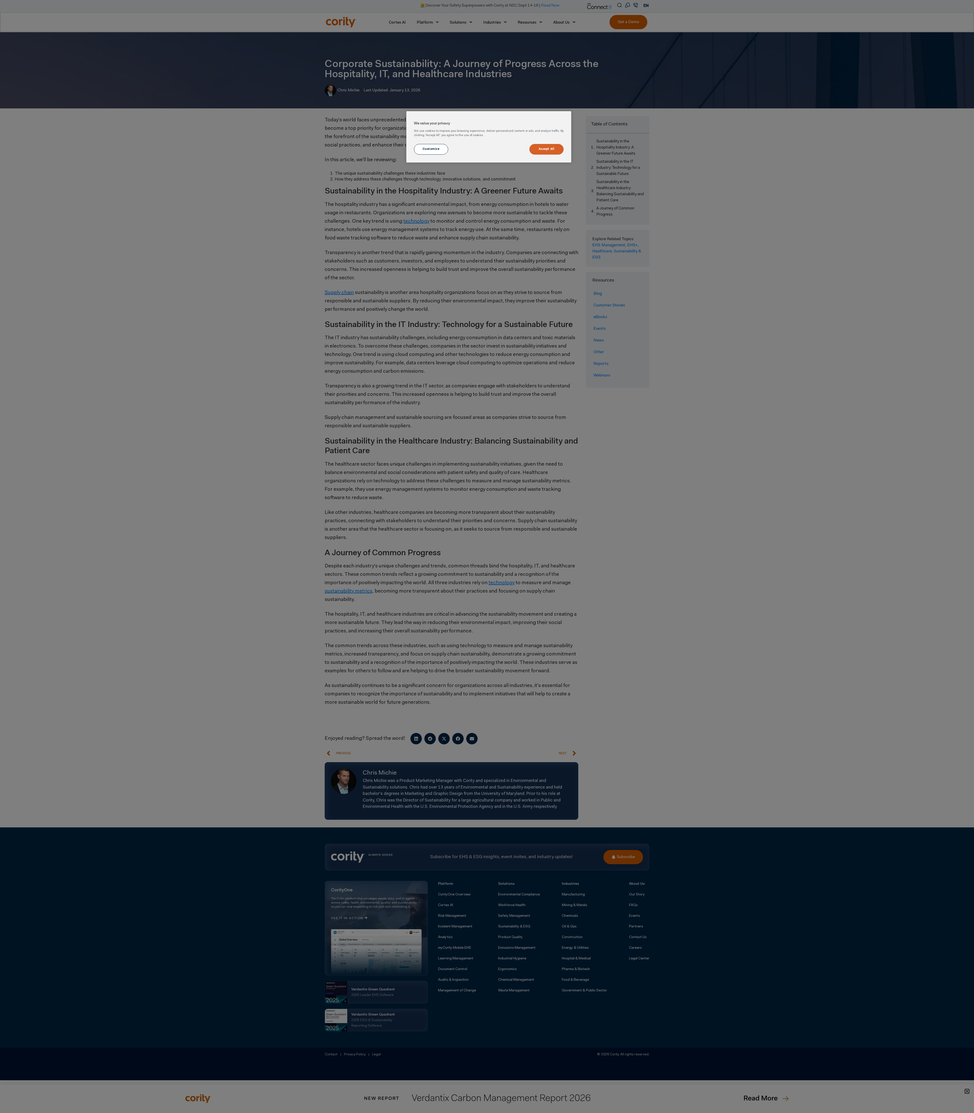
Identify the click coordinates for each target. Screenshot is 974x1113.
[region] (488, 136)
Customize (431, 149)
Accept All (546, 149)
